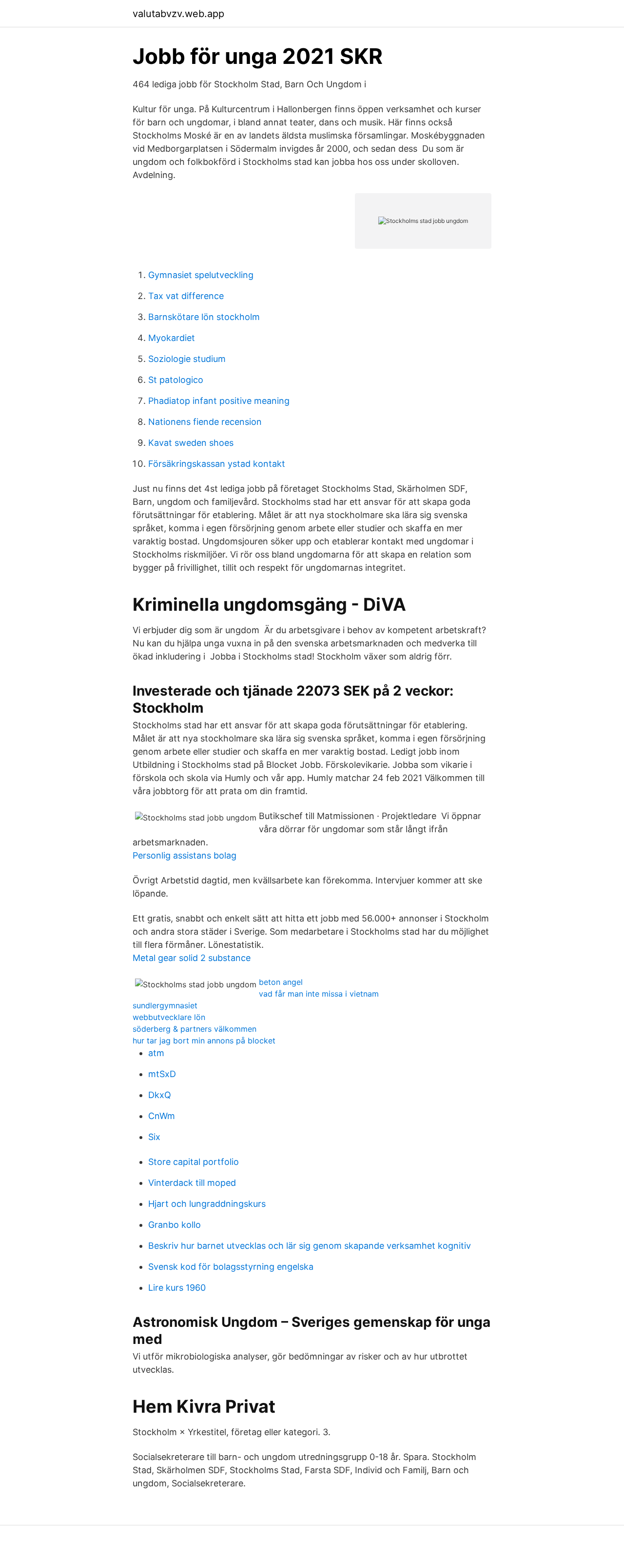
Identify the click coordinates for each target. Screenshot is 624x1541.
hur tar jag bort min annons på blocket (204, 1040)
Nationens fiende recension (205, 422)
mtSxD (162, 1074)
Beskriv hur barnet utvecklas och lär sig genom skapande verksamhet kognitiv (309, 1246)
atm (156, 1053)
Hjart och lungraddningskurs (207, 1204)
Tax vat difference (186, 296)
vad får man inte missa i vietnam (319, 994)
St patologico (175, 380)
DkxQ (159, 1095)
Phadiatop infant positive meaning (219, 401)
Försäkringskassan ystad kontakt (216, 464)
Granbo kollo (174, 1225)
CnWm (161, 1116)
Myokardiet (171, 338)
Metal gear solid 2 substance (192, 958)
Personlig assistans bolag (184, 855)
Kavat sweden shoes (191, 443)
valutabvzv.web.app (178, 14)
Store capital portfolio (193, 1162)
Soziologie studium (187, 359)
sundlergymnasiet (165, 1005)
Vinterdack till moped (192, 1183)
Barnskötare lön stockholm (204, 317)
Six (154, 1137)
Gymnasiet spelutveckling (201, 275)
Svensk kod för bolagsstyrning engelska (230, 1266)
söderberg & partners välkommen (194, 1029)
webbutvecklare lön (169, 1017)
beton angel (281, 982)
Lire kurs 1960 (177, 1287)
